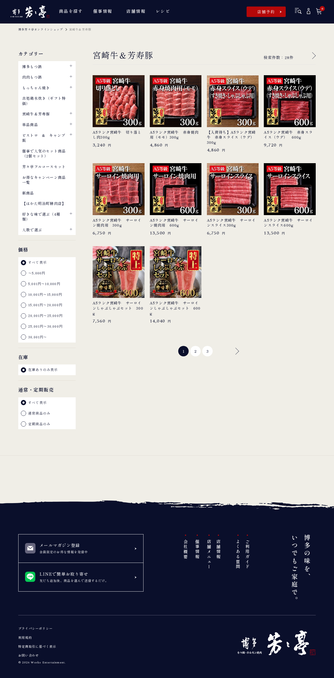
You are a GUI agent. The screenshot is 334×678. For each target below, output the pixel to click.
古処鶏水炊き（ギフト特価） (44, 101)
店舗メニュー (209, 554)
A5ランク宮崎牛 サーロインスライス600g (288, 223)
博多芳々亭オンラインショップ (40, 29)
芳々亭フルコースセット (44, 166)
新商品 (28, 193)
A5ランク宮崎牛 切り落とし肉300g (117, 135)
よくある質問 (238, 554)
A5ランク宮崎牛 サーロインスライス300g (231, 223)
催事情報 (197, 549)
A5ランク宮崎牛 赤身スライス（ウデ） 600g (288, 135)
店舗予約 (266, 11)
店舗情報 (218, 549)
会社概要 (185, 549)
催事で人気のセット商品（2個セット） (44, 153)
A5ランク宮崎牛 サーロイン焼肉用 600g (174, 223)
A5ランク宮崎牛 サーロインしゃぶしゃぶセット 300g (118, 308)
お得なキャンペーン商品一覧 (44, 180)
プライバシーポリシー (35, 628)
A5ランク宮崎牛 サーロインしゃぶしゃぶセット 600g (175, 308)
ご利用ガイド (247, 554)
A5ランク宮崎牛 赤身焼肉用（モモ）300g (174, 135)
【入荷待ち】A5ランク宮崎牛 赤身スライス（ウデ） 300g (233, 137)
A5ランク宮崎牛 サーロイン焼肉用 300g (117, 223)
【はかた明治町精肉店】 (44, 203)
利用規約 (25, 637)
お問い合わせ (28, 655)
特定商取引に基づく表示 (37, 646)
